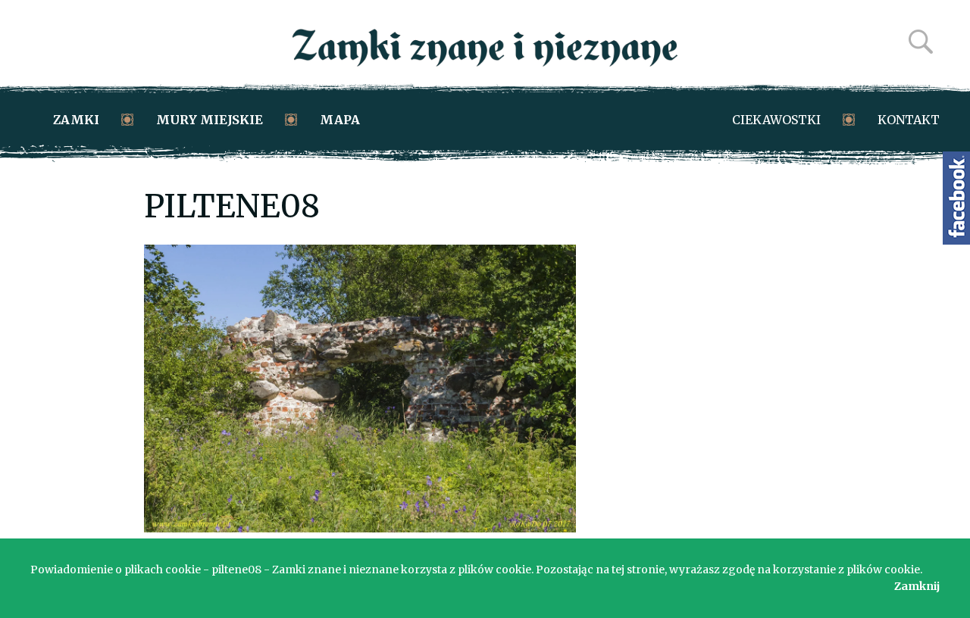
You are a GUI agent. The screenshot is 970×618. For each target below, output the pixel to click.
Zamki (76, 119)
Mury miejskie (209, 119)
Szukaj (921, 42)
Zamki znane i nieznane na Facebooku (956, 198)
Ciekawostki (776, 119)
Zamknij (917, 586)
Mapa (340, 119)
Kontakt (909, 119)
